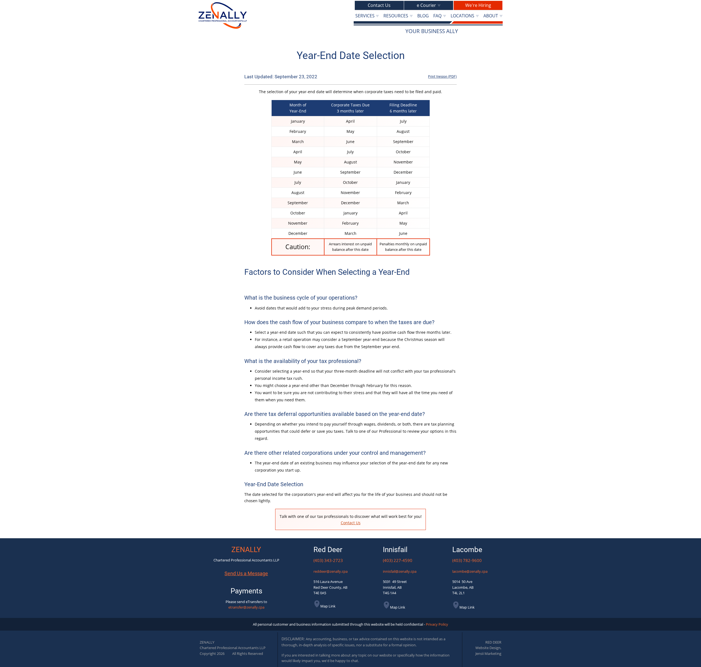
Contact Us (379, 5)
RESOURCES (395, 16)
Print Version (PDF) (442, 77)
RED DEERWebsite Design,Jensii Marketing (488, 648)
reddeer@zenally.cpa (330, 571)
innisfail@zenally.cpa (399, 571)
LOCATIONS (462, 16)
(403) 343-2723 (328, 560)
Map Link (327, 606)
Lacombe (467, 549)
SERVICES (365, 16)
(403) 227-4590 (397, 560)
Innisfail (395, 549)
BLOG (423, 16)
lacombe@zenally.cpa (470, 571)
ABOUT (490, 16)
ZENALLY (246, 549)
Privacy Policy (437, 624)
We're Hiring (478, 5)
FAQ (437, 16)
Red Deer (327, 549)
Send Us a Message (246, 573)
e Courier (426, 5)
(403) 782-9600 (467, 560)
